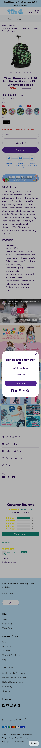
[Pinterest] (27, 390)
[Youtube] (16, 390)
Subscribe (20, 383)
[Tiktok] (23, 390)
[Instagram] (20, 390)
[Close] (35, 354)
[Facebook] (12, 390)
